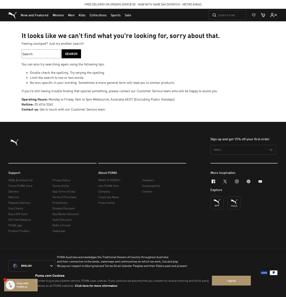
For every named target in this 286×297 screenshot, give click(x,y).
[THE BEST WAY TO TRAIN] (234, 202)
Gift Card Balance (19, 219)
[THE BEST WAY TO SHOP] (216, 202)
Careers (147, 191)
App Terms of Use (63, 191)
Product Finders (19, 231)
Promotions (59, 202)
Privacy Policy (61, 180)
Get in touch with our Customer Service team (72, 109)
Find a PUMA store (20, 185)
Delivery (13, 191)
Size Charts (15, 208)
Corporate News (108, 197)
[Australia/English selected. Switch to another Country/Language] (32, 265)
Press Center (106, 202)
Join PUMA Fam (108, 185)
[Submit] (214, 15)
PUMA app (15, 225)
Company (104, 191)
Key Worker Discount (65, 214)
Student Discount (63, 208)
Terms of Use (60, 185)
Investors (148, 180)
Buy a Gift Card (17, 214)
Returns (13, 197)
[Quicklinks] (274, 15)
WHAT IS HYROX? (109, 180)
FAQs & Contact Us (20, 180)
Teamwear (59, 231)
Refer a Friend (61, 225)
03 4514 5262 (44, 104)
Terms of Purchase (64, 197)
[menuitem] (34, 15)
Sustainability (151, 185)
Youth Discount (62, 219)
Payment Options (19, 202)
